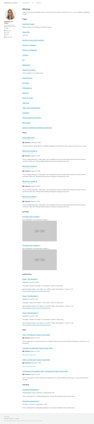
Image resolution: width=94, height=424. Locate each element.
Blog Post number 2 (29, 181)
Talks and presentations (31, 108)
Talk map (25, 103)
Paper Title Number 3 (30, 313)
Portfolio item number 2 (31, 245)
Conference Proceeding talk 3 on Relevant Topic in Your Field (45, 371)
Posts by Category (29, 45)
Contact (38, 3)
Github (7, 35)
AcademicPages (28, 420)
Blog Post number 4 (29, 151)
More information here (29, 355)
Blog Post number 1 (29, 196)
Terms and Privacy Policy (31, 118)
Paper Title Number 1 (30, 279)
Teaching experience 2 (30, 401)
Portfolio (25, 83)
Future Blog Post (28, 138)
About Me (26, 32)
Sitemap (25, 93)
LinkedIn (7, 32)
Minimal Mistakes (38, 420)
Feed (17, 418)
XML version (73, 12)
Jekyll (23, 420)
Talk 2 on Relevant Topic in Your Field (36, 360)
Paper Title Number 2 (30, 296)
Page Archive (27, 78)
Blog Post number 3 (29, 166)
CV (33, 3)
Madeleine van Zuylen (10, 3)
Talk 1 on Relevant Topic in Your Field (36, 335)
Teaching (25, 113)
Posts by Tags (27, 98)
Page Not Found (28, 24)
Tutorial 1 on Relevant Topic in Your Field (37, 348)
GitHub (12, 418)
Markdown (26, 65)
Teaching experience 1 (30, 390)
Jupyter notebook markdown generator (37, 128)
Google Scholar (8, 37)
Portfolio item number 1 (31, 217)
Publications (25, 3)
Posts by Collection (29, 50)
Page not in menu (28, 70)
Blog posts (26, 123)
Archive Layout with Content (33, 40)
